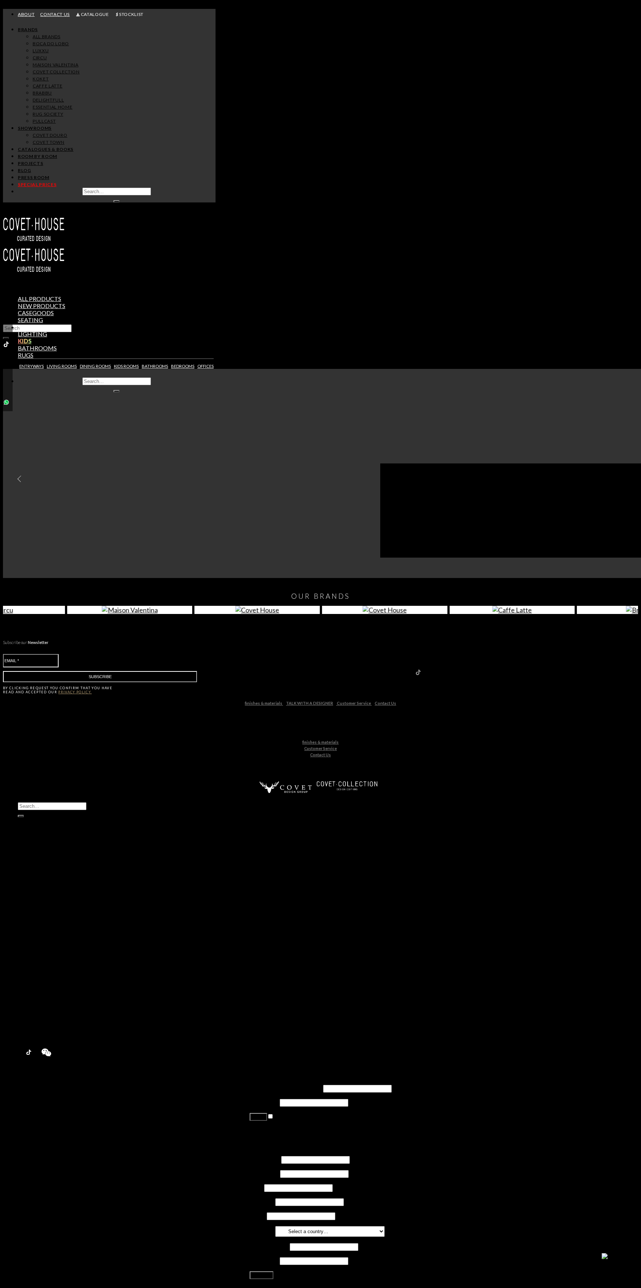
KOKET (41, 79)
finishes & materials (264, 703)
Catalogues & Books (45, 149)
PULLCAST (44, 121)
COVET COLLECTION (56, 72)
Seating (30, 319)
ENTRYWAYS (31, 366)
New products (41, 305)
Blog (24, 170)
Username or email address (286, 1088)
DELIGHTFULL (48, 100)
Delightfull (46, 947)
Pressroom (33, 1024)
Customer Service (354, 703)
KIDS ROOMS (126, 366)
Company (262, 1201)
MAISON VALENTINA (56, 64)
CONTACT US (55, 14)
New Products (37, 877)
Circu (39, 905)
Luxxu (40, 898)
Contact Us (385, 703)
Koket (41, 926)
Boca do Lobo (50, 891)
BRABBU (42, 93)
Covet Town (48, 989)
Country (262, 1230)
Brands (28, 29)
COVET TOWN (49, 142)
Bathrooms (37, 347)
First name (265, 1159)
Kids (25, 340)
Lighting (32, 333)
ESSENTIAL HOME (52, 107)
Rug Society (48, 961)
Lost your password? (276, 1130)
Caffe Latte (47, 933)
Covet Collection (54, 919)
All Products (39, 298)
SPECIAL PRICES (37, 184)
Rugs (25, 355)
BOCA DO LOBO (51, 43)
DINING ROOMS (95, 366)
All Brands (46, 36)
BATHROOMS (155, 366)
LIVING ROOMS (62, 366)
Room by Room (37, 156)
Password (264, 1102)
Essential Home (52, 954)
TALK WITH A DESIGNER (309, 703)
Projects (30, 163)
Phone (258, 1215)
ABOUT (26, 14)
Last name (264, 1173)
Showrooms (35, 128)
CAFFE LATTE (47, 86)
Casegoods (36, 312)
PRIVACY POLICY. (75, 692)
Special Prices (37, 1032)
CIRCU (40, 57)
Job (256, 1187)
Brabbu (42, 940)
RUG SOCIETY (48, 114)
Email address (269, 1246)
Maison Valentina (55, 912)
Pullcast (43, 968)
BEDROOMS (182, 366)
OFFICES (205, 366)
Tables (28, 326)
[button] (17, 479)
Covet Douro (50, 135)
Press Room (33, 177)
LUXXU (41, 50)
